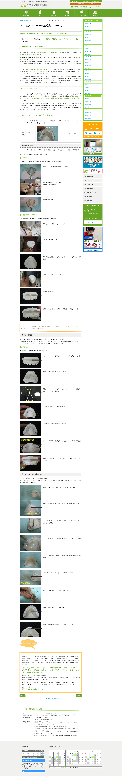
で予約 (75, 7)
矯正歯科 (67, 15)
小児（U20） (54, 15)
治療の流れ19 (88, 73)
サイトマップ (97, 1)
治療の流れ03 (88, 29)
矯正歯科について (28, 20)
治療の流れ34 (88, 115)
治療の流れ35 (88, 118)
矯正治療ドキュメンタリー (39, 20)
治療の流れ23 (88, 84)
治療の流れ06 (88, 37)
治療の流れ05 (88, 34)
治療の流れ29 (88, 101)
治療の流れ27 (88, 95)
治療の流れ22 (88, 82)
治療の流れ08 (88, 43)
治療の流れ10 (88, 48)
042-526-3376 (96, 7)
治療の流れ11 (88, 51)
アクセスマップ (85, 1)
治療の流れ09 (88, 45)
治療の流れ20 (88, 76)
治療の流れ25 (88, 90)
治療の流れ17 (88, 68)
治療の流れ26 (88, 93)
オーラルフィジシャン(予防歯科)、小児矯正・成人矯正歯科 (33, 1)
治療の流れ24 (88, 87)
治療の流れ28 (88, 98)
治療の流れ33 (88, 112)
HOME (75, 1)
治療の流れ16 (88, 65)
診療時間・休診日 (29, 760)
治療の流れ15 (88, 62)
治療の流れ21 (88, 79)
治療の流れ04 (88, 31)
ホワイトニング (81, 15)
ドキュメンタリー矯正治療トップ (51, 698)
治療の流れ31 (88, 107)
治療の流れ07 (88, 40)
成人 (40, 15)
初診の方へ (26, 15)
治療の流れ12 (88, 54)
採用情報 (89, 200)
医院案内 (95, 15)
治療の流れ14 (88, 59)
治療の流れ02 (88, 26)
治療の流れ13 (88, 56)
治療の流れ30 (88, 104)
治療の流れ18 (88, 70)
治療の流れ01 (88, 23)
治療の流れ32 (88, 109)
